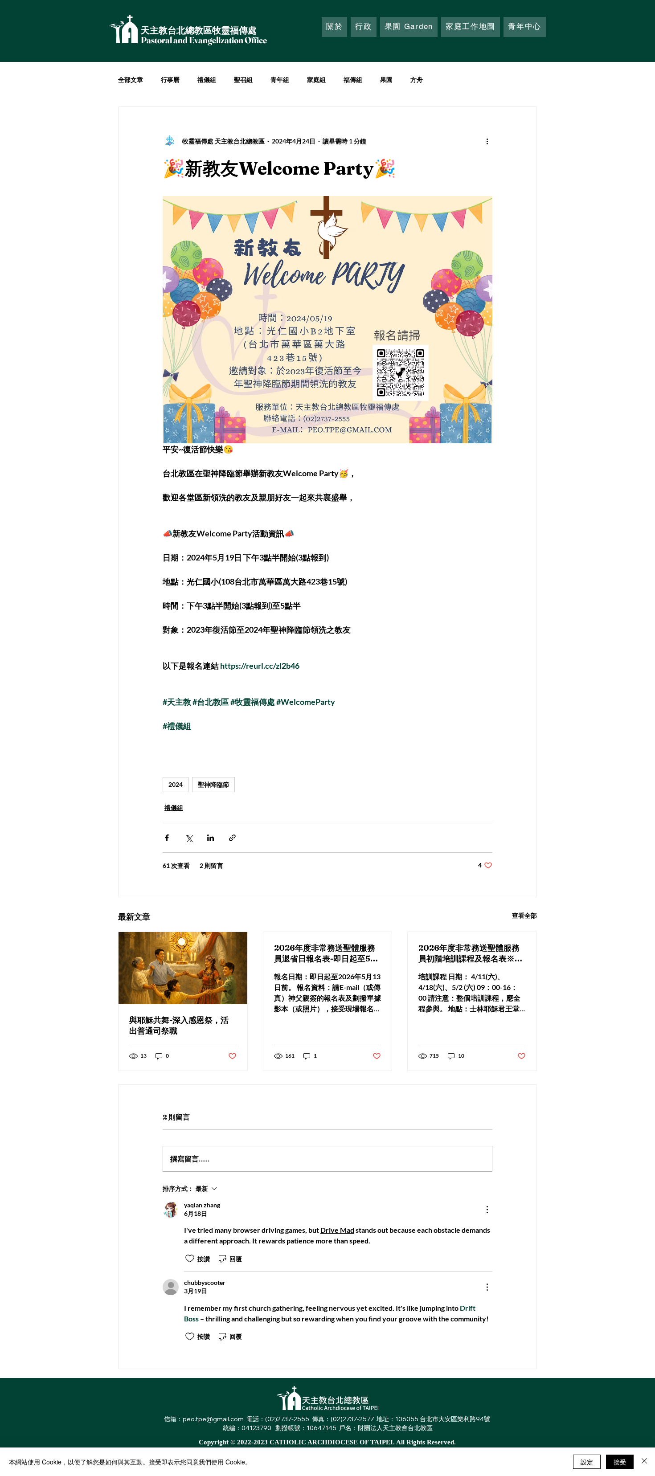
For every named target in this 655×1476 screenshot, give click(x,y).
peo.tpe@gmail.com (213, 1419)
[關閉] (644, 1462)
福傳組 (353, 79)
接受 (620, 1461)
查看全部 (524, 915)
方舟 (416, 79)
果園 (386, 79)
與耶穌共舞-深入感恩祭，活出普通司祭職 (179, 1025)
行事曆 (170, 79)
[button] (363, 27)
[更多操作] (487, 140)
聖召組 (243, 79)
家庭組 (316, 79)
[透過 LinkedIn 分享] (210, 838)
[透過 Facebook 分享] (167, 838)
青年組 (279, 79)
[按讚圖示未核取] (190, 1258)
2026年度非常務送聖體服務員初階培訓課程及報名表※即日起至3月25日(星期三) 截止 (470, 953)
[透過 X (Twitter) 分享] (188, 838)
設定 (587, 1461)
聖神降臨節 (213, 784)
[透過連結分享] (232, 838)
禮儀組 (206, 79)
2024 (175, 784)
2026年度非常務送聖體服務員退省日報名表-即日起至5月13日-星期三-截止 (326, 953)
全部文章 (130, 79)
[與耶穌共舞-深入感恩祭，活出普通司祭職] (183, 968)
